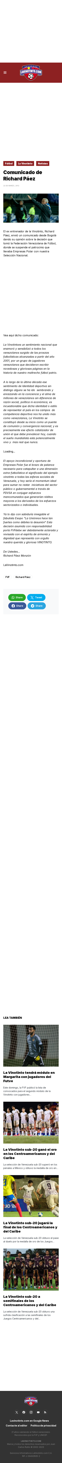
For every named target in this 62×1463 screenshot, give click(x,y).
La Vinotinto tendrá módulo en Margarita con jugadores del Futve (29, 1077)
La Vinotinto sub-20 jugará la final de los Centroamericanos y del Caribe (30, 1227)
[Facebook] (23, 1412)
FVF (7, 577)
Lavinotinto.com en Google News (29, 1420)
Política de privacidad (43, 1425)
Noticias (43, 163)
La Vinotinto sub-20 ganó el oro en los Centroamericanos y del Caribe (30, 1154)
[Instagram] (31, 1412)
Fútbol (9, 163)
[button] (5, 73)
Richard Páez (23, 577)
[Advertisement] (31, 31)
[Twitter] (16, 1412)
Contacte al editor (16, 1425)
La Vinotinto (25, 163)
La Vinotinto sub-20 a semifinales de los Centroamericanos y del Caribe (29, 1301)
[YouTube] (38, 1412)
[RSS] (45, 1412)
